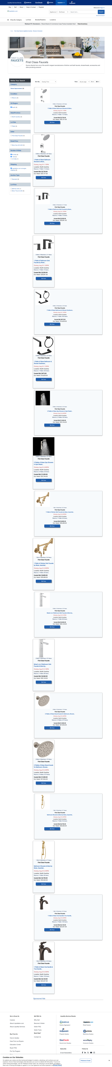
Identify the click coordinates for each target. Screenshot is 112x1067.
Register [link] (41, 7)
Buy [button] (10, 7)
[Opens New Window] (27, 2)
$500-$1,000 (15, 188)
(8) (18, 191)
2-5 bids (14, 159)
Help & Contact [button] (31, 7)
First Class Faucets (17, 135)
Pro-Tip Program (15, 1051)
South (13, 107)
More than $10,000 (17, 145)
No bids (14, 154)
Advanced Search (100, 15)
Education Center (15, 1044)
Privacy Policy (57, 1065)
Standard (14, 179)
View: (76, 81)
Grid (98, 81)
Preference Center (86, 1060)
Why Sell (37, 1020)
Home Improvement (16, 88)
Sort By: (37, 81)
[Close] (109, 1060)
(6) (15, 154)
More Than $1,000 (17, 191)
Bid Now (52, 122)
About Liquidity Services (17, 1027)
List (93, 81)
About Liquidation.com (17, 1023)
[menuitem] (10, 7)
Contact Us (37, 1037)
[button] (20, 84)
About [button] (21, 7)
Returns (14, 98)
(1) (15, 159)
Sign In (102, 8)
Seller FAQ (37, 1027)
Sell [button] (15, 7)
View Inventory (82, 24)
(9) (17, 88)
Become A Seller (39, 1023)
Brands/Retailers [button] (40, 20)
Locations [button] (53, 20)
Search (101, 12)
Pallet (13, 126)
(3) (14, 157)
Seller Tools (37, 1030)
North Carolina (16, 117)
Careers (12, 1020)
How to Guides (14, 1038)
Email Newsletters (66, 1053)
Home (11, 31)
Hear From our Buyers (17, 1041)
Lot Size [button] (28, 20)
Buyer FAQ (13, 1048)
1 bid (13, 157)
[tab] (20, 84)
